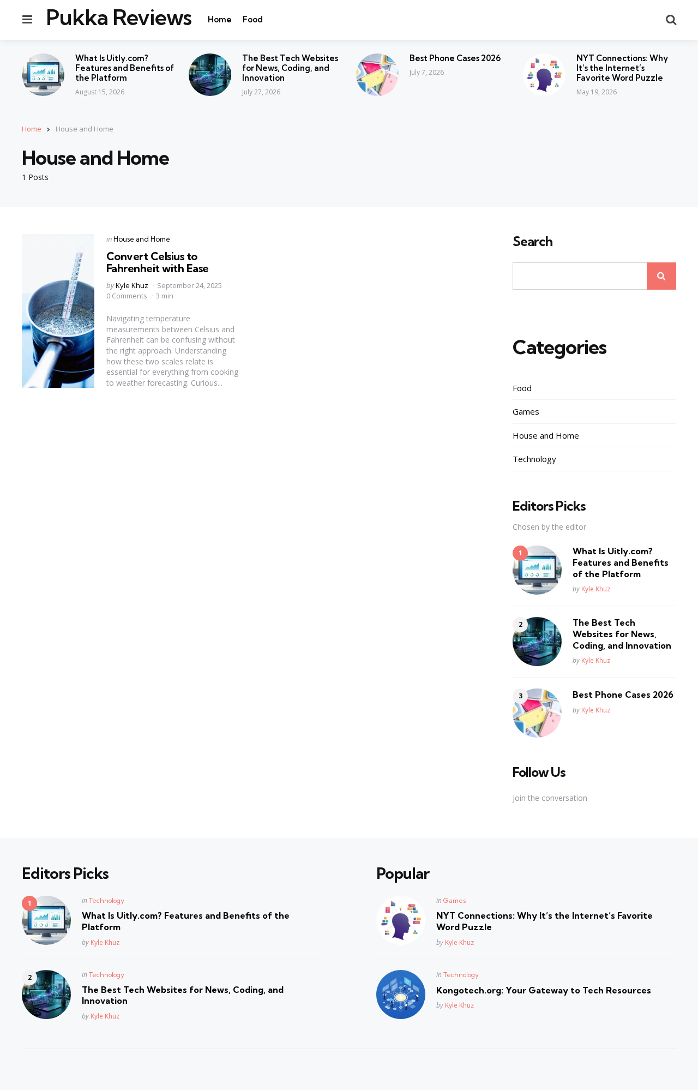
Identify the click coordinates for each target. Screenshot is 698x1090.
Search (532, 241)
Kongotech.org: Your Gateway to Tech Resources (543, 990)
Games (526, 411)
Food (253, 19)
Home (220, 19)
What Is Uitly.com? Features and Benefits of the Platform (124, 68)
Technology (534, 458)
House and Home (141, 239)
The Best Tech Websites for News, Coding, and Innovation (290, 68)
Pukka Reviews (118, 17)
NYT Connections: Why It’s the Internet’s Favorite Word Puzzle (622, 68)
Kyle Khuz (132, 285)
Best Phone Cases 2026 (455, 58)
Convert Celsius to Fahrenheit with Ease (157, 262)
